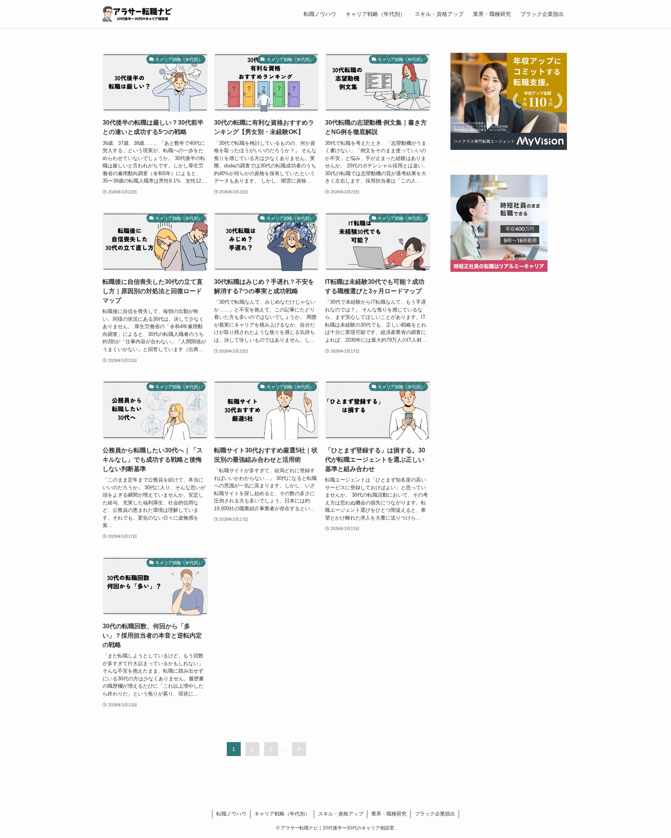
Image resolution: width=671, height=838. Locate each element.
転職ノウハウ (231, 814)
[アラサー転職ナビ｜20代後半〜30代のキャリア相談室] (138, 14)
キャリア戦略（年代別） (282, 814)
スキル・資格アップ (340, 814)
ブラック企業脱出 (435, 814)
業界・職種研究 (389, 814)
